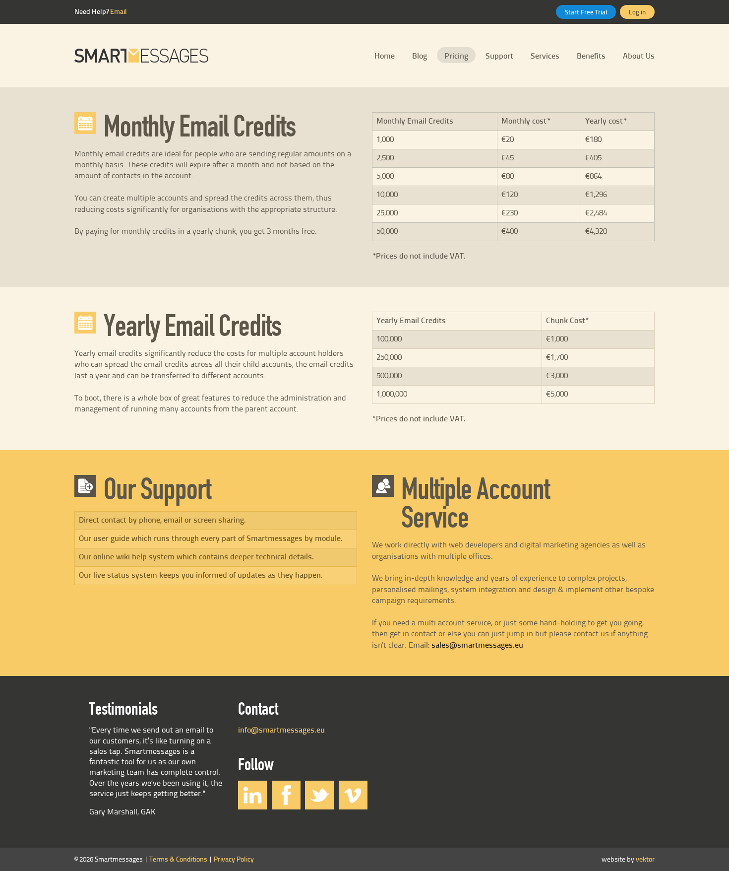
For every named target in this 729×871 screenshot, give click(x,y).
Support (499, 56)
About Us (639, 56)
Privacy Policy (234, 860)
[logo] (141, 56)
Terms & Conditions (178, 860)
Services (545, 56)
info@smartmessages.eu (281, 730)
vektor (645, 860)
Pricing (456, 56)
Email (118, 12)
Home (384, 56)
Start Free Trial (586, 12)
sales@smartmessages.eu (477, 645)
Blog (419, 56)
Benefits (591, 56)
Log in (637, 12)
